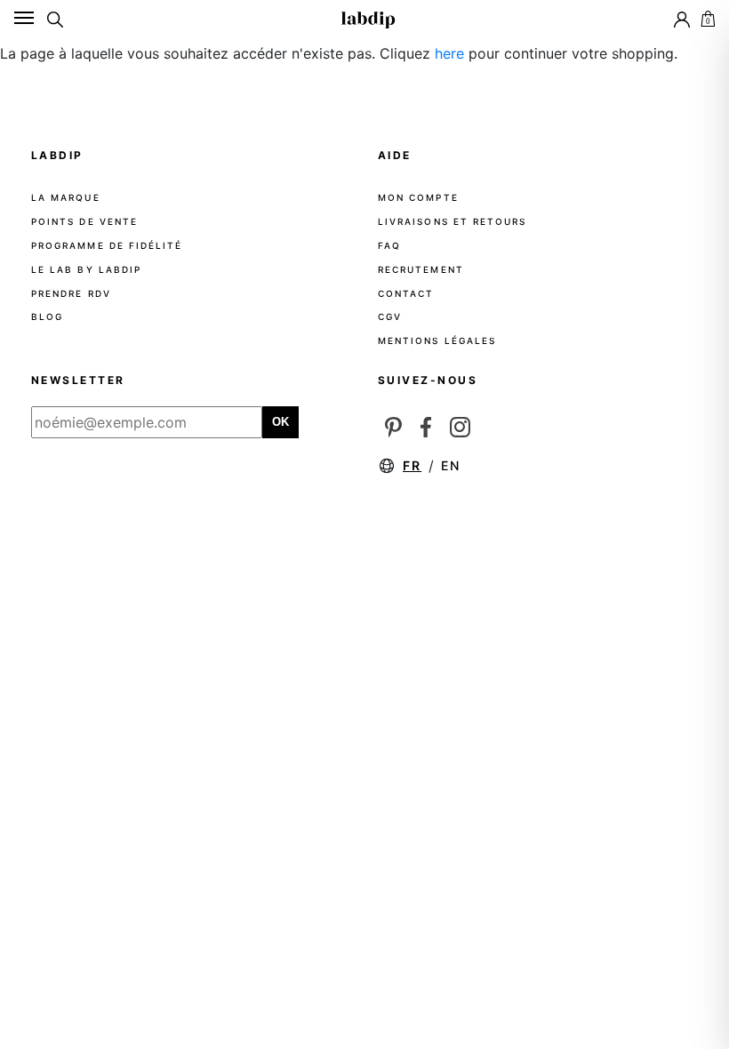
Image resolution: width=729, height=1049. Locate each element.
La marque (65, 197)
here (449, 53)
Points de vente (84, 221)
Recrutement (421, 269)
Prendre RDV (71, 293)
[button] (707, 18)
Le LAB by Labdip (86, 269)
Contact (406, 293)
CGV (390, 316)
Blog (47, 316)
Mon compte (418, 197)
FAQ (389, 245)
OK (280, 421)
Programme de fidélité (106, 245)
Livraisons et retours (452, 221)
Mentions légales (437, 340)
